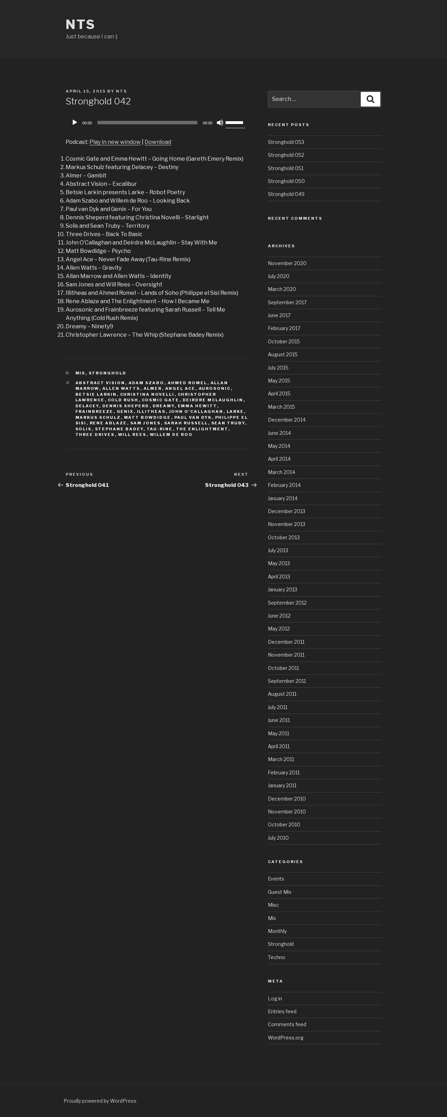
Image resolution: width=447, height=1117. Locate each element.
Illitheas (151, 411)
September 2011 (287, 681)
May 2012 (279, 628)
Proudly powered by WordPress (100, 1101)
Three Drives (95, 434)
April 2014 (279, 459)
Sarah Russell (186, 423)
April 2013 (279, 576)
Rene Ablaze (108, 423)
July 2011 (277, 707)
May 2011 (278, 733)
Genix (125, 411)
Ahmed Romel (187, 382)
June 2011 (279, 720)
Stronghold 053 (286, 142)
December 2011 (286, 642)
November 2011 (286, 655)
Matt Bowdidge (147, 417)
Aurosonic (215, 388)
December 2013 (286, 511)
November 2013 (286, 524)
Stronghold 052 (286, 155)
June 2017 (279, 315)
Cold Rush (123, 399)
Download (158, 142)
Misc (273, 905)
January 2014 (283, 498)
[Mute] (220, 122)
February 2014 (284, 485)
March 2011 (281, 759)
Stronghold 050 (286, 181)
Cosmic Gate (160, 399)
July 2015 (278, 368)
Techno (276, 957)
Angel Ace (180, 388)
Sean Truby (228, 423)
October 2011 (283, 668)
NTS (81, 24)
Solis (83, 428)
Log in (275, 998)
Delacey (87, 405)
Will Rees (132, 434)
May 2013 (279, 563)
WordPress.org (285, 1038)
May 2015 (279, 381)
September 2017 (287, 302)
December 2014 (287, 420)
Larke (235, 411)
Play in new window (115, 142)
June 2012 (279, 616)
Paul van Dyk (193, 417)
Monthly (277, 931)
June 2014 (279, 433)
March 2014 (281, 472)
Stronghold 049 (286, 194)
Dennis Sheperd (125, 405)
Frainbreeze (94, 411)
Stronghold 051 (285, 168)
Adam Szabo (146, 382)
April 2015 (279, 393)
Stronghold (108, 373)
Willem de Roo (171, 434)
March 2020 (282, 289)
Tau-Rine (160, 428)
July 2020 (279, 276)
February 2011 (284, 772)
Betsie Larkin (96, 394)
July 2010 (278, 838)
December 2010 (287, 799)
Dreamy (164, 405)
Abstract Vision (100, 382)
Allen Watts (121, 388)
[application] (157, 123)
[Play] (74, 122)
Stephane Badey (119, 428)
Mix (80, 373)
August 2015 (283, 354)
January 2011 (282, 785)
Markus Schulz (98, 417)
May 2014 (279, 446)
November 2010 (287, 812)
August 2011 (282, 694)
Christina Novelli (147, 394)
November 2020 (287, 263)
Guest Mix (280, 892)
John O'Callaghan (196, 411)
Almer (153, 388)
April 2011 (279, 746)
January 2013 (282, 589)
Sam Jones (145, 423)
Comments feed (287, 1024)
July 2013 (278, 550)
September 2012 (287, 603)
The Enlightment (202, 428)
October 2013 (284, 537)
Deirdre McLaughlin (213, 399)
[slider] (235, 122)
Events (276, 879)
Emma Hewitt (197, 405)
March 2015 (281, 407)
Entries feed (282, 1011)
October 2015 (284, 341)
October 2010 (284, 824)
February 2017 (284, 328)
